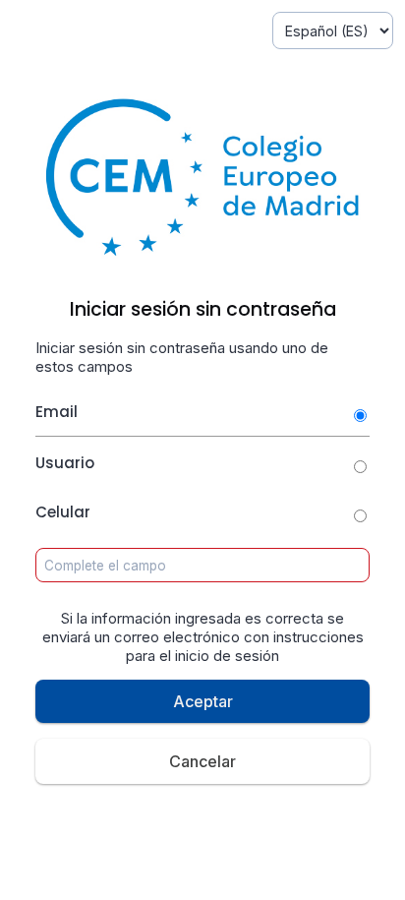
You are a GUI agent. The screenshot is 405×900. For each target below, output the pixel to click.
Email (56, 411)
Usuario (64, 462)
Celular (62, 512)
